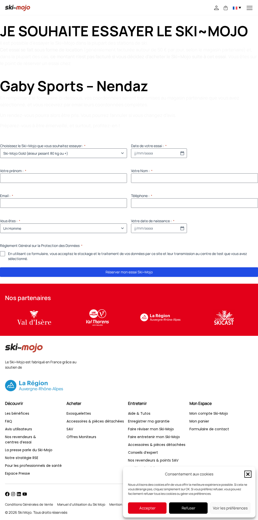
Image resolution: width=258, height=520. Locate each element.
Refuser (188, 508)
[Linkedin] (19, 494)
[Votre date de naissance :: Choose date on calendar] (182, 228)
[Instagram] (13, 494)
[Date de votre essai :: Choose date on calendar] (182, 153)
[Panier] (226, 8)
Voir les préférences (230, 508)
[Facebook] (7, 494)
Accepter (147, 508)
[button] (247, 474)
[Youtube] (24, 494)
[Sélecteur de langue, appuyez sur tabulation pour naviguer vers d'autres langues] (237, 7)
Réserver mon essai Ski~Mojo (129, 272)
